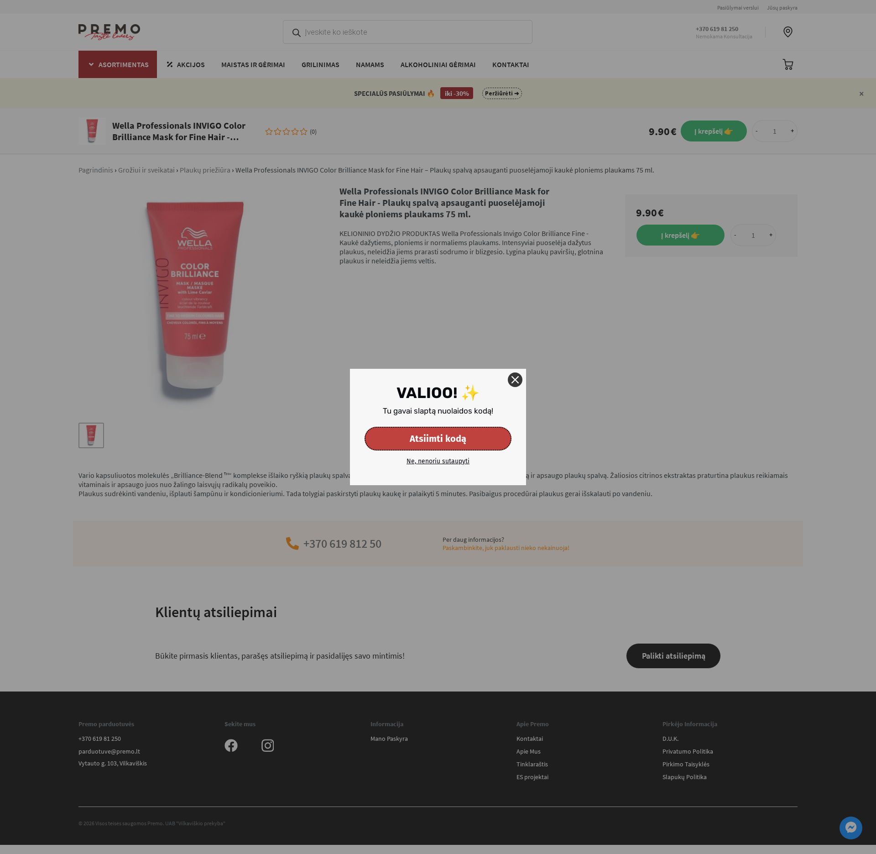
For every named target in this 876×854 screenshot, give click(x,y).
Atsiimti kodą (438, 438)
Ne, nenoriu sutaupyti (438, 461)
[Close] (515, 380)
